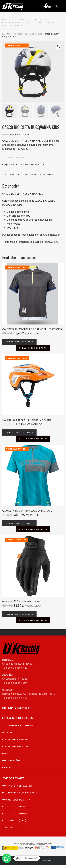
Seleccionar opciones (19, 342)
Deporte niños (11, 760)
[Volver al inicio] (13, 6)
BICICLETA (19, 34)
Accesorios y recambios (18, 725)
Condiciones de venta (16, 800)
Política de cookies (15, 813)
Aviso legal (9, 827)
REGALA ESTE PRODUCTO (33, 348)
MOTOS (6, 753)
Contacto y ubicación (17, 786)
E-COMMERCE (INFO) (14, 820)
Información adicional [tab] (39, 174)
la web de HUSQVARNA (45, 241)
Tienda (10, 34)
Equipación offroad (15, 746)
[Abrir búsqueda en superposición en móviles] (56, 6)
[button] (62, 6)
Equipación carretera (16, 739)
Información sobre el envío (19, 792)
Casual (6, 767)
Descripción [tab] (11, 174)
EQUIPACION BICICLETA (34, 34)
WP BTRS (7, 732)
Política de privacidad (17, 806)
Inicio (4, 34)
